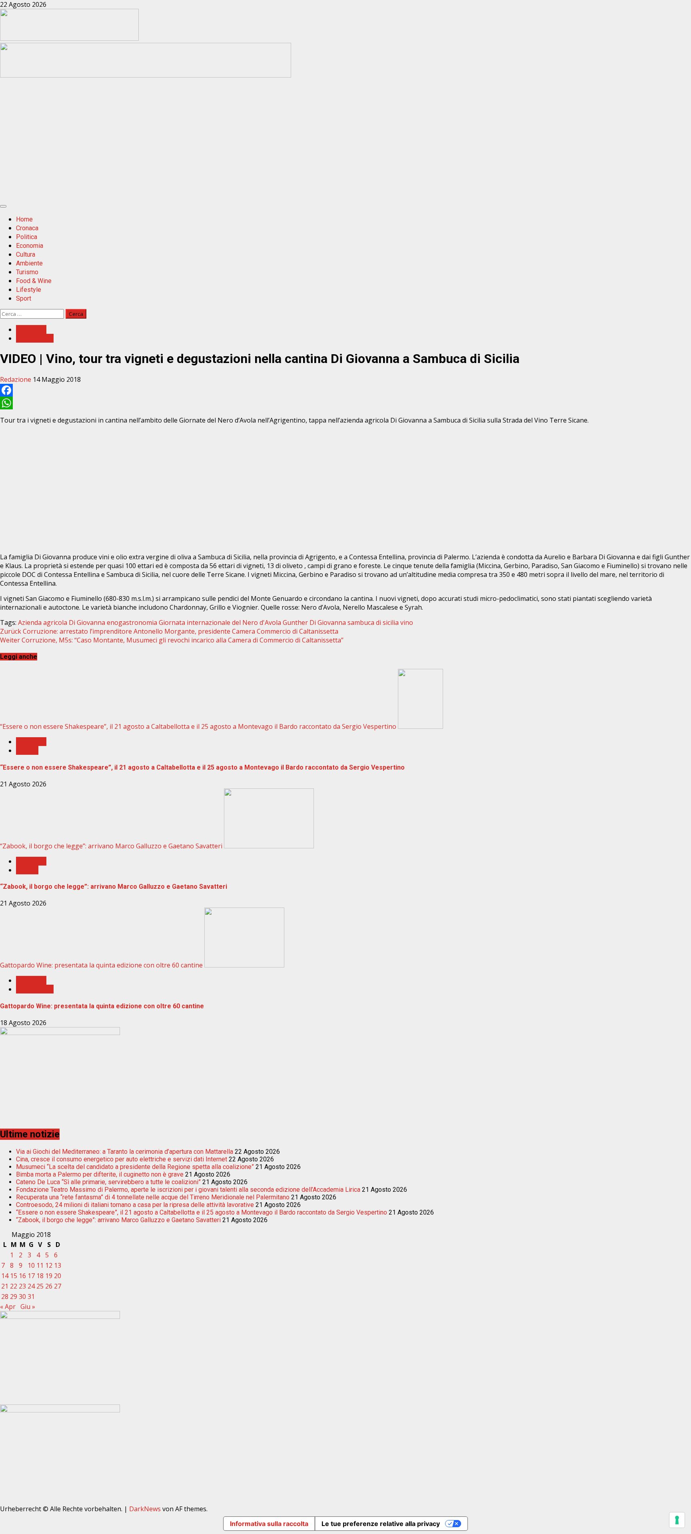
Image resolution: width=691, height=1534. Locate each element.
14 (4, 1275)
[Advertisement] (145, 75)
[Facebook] (345, 390)
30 (22, 1296)
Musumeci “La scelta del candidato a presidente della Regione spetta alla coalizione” (135, 1167)
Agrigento (31, 329)
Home (24, 219)
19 (48, 1275)
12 (48, 1265)
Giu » (27, 1306)
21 (4, 1286)
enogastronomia (132, 622)
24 (31, 1286)
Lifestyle (28, 289)
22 (13, 1286)
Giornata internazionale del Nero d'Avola (220, 622)
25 (40, 1286)
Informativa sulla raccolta (269, 1524)
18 (40, 1275)
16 (22, 1275)
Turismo (27, 272)
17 (31, 1275)
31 (31, 1296)
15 (13, 1275)
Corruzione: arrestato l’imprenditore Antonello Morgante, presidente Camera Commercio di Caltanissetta (169, 631)
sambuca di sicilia (373, 622)
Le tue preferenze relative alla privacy (381, 1524)
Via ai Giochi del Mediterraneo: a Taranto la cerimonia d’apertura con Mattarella (124, 1151)
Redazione (16, 379)
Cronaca (27, 228)
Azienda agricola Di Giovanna (61, 622)
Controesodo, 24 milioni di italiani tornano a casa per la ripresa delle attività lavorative (135, 1205)
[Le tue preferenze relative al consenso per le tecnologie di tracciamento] (677, 1520)
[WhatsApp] (345, 403)
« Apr (8, 1306)
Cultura (25, 254)
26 (48, 1286)
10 (31, 1265)
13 (57, 1265)
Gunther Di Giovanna (314, 622)
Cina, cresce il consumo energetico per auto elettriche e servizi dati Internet (121, 1159)
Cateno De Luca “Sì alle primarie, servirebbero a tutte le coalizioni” (108, 1182)
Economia (29, 245)
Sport (23, 298)
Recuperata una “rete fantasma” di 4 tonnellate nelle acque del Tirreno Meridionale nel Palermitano (153, 1197)
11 (40, 1265)
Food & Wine (34, 281)
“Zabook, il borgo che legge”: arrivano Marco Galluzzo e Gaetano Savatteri (111, 846)
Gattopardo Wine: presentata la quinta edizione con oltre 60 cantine (101, 965)
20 (57, 1275)
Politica (26, 237)
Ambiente (29, 263)
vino (406, 622)
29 (13, 1296)
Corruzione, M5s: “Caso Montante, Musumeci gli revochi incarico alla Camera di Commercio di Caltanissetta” (172, 640)
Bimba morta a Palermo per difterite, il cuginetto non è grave (100, 1174)
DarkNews (145, 1508)
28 (4, 1296)
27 (57, 1286)
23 (22, 1286)
